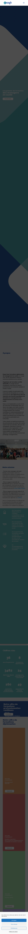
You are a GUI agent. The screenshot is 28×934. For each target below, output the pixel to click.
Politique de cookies (13, 931)
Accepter (14, 920)
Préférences (14, 928)
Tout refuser (14, 924)
